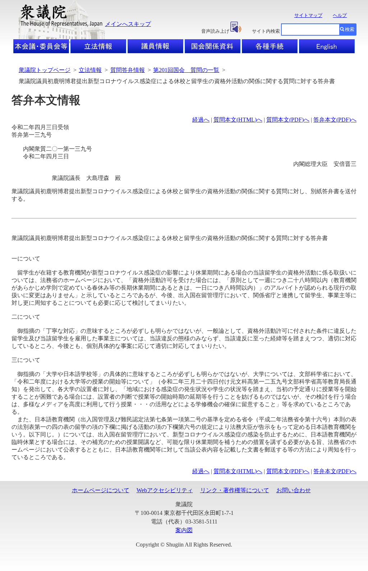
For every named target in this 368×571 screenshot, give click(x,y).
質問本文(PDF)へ (287, 120)
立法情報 (90, 70)
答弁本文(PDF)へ (334, 120)
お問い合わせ (293, 490)
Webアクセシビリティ (165, 490)
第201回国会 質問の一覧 (186, 70)
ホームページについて (100, 490)
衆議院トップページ (44, 70)
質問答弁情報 (127, 70)
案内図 (184, 530)
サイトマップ (308, 15)
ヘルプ (340, 15)
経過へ (201, 120)
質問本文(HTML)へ (237, 120)
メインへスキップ (128, 24)
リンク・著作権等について (234, 490)
